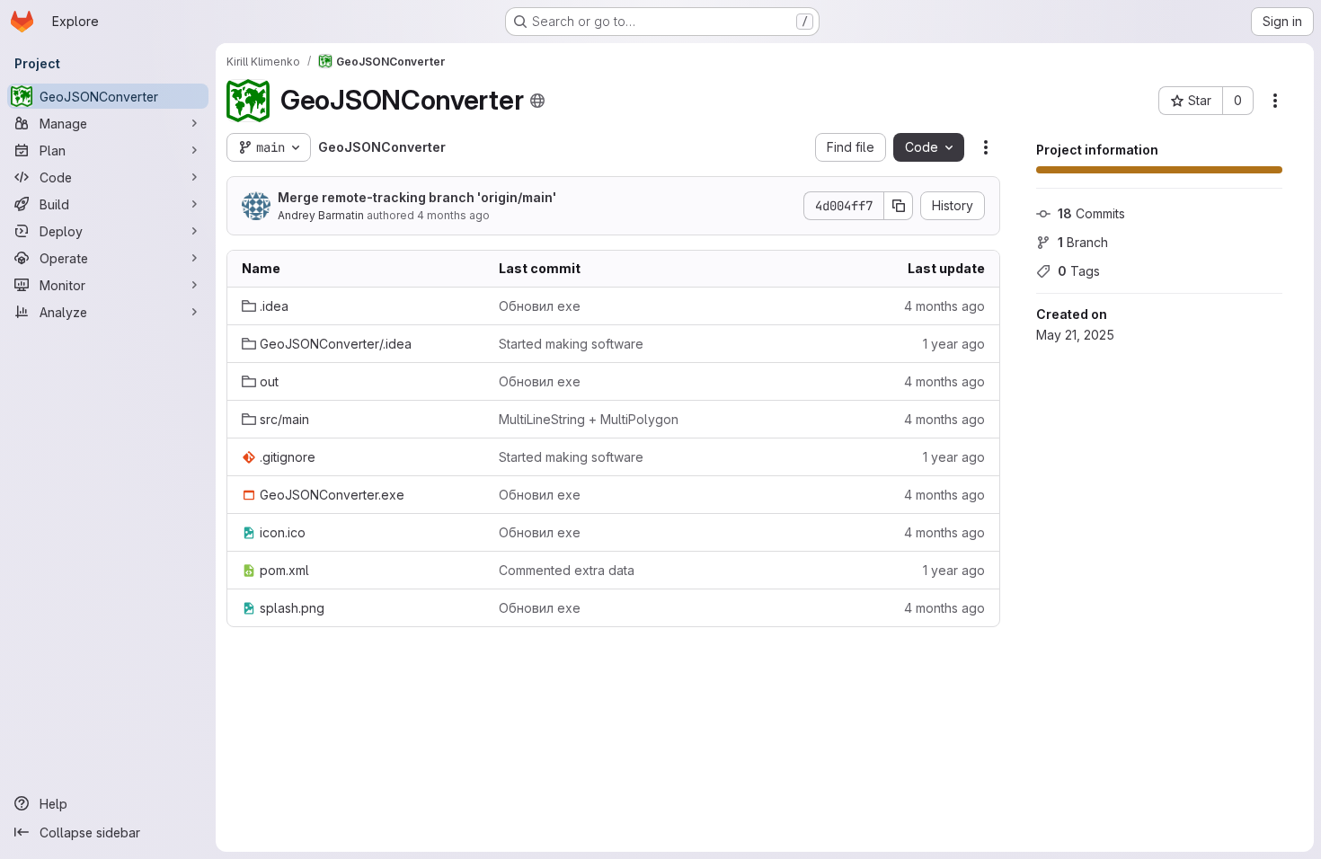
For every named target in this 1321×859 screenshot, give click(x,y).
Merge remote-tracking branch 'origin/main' (417, 197)
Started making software (571, 343)
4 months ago (453, 215)
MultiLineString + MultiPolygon (588, 419)
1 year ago (954, 343)
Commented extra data (566, 570)
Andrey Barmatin (321, 215)
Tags (1079, 271)
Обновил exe (540, 306)
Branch (1083, 242)
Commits (1091, 213)
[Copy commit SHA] (898, 205)
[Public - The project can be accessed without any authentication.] (537, 100)
